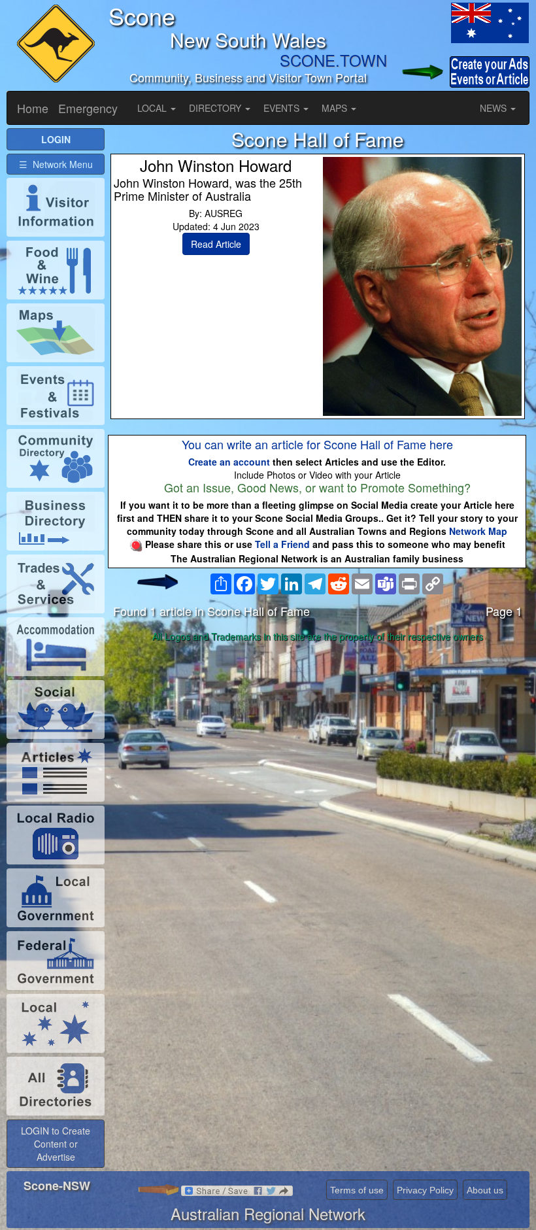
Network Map (478, 531)
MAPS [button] (336, 107)
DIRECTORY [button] (216, 107)
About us (485, 1190)
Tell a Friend (282, 544)
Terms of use (357, 1190)
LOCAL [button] (153, 107)
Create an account (229, 461)
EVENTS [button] (282, 107)
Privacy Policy (425, 1190)
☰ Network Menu (56, 164)
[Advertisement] (318, 750)
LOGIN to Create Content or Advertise (55, 1143)
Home (32, 107)
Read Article (216, 243)
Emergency (88, 107)
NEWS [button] (494, 107)
